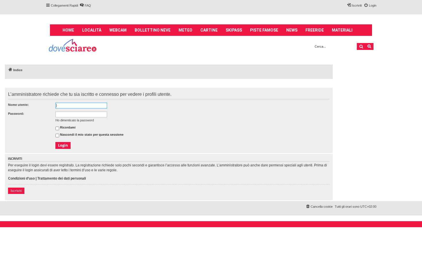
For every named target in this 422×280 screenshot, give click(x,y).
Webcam (118, 30)
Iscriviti (16, 190)
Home (68, 30)
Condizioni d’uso (21, 178)
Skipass (234, 30)
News (291, 30)
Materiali (342, 30)
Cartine (209, 30)
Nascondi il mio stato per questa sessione (91, 135)
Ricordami (67, 127)
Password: (16, 113)
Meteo (185, 30)
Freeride (314, 30)
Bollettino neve (153, 30)
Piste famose (264, 30)
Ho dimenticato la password (74, 120)
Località (91, 30)
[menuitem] (85, 5)
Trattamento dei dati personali (61, 178)
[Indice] (73, 46)
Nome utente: (18, 104)
